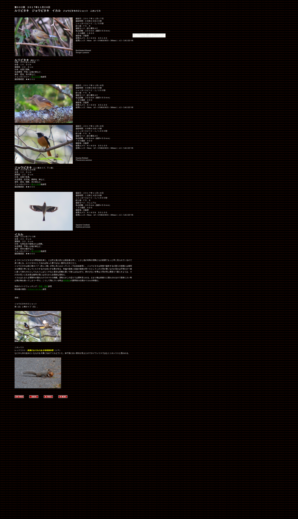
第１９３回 (36, 251)
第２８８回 (36, 77)
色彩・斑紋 (43, 286)
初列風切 (66, 280)
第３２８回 (36, 184)
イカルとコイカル (35, 289)
